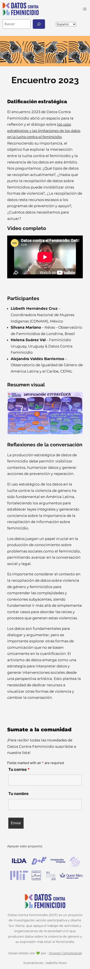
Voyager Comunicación (65, 953)
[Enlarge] (77, 397)
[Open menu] (84, 9)
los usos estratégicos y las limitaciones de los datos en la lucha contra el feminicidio (43, 130)
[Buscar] (39, 24)
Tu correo (19, 769)
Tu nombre (18, 793)
